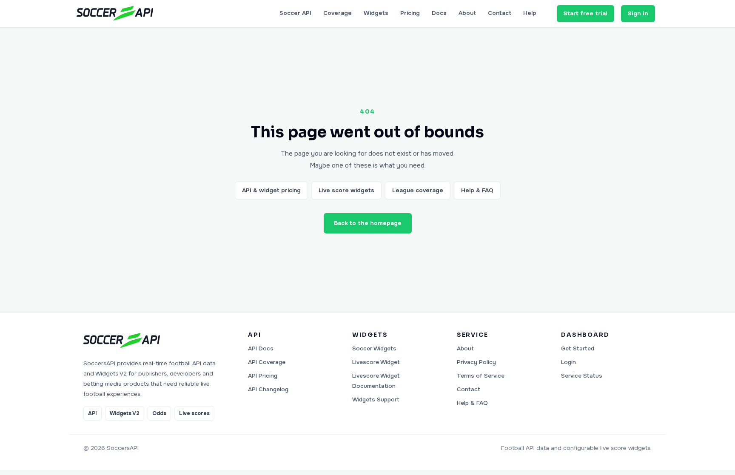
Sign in (638, 13)
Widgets (376, 13)
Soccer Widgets (374, 348)
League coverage (417, 190)
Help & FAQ (477, 190)
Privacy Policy (476, 362)
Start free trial (585, 13)
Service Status (581, 375)
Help (529, 13)
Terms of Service (480, 375)
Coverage (337, 13)
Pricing (410, 13)
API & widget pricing (271, 190)
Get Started (577, 348)
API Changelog (268, 389)
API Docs (260, 348)
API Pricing (262, 375)
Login (568, 362)
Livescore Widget (376, 362)
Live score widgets (346, 190)
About (467, 13)
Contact (499, 13)
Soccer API (295, 13)
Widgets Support (375, 399)
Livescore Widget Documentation (376, 381)
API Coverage (266, 362)
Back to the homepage (368, 223)
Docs (439, 13)
